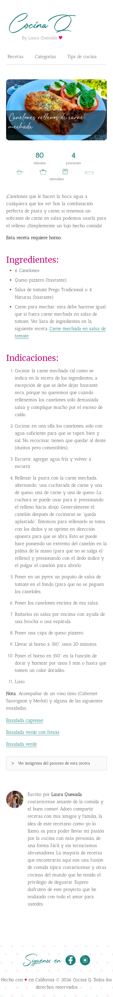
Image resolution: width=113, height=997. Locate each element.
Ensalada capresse (24, 720)
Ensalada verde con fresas (32, 732)
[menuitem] (15, 57)
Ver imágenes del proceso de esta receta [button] (54, 763)
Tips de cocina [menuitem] (82, 56)
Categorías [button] (45, 56)
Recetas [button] (15, 56)
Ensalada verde (21, 744)
